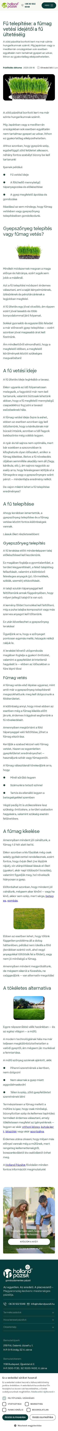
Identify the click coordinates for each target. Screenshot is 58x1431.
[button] (29, 1425)
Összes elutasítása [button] (42, 1417)
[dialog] (29, 1402)
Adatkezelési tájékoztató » (43, 1391)
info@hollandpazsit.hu (43, 1304)
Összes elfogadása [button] (15, 1417)
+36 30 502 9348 (30, 5)
